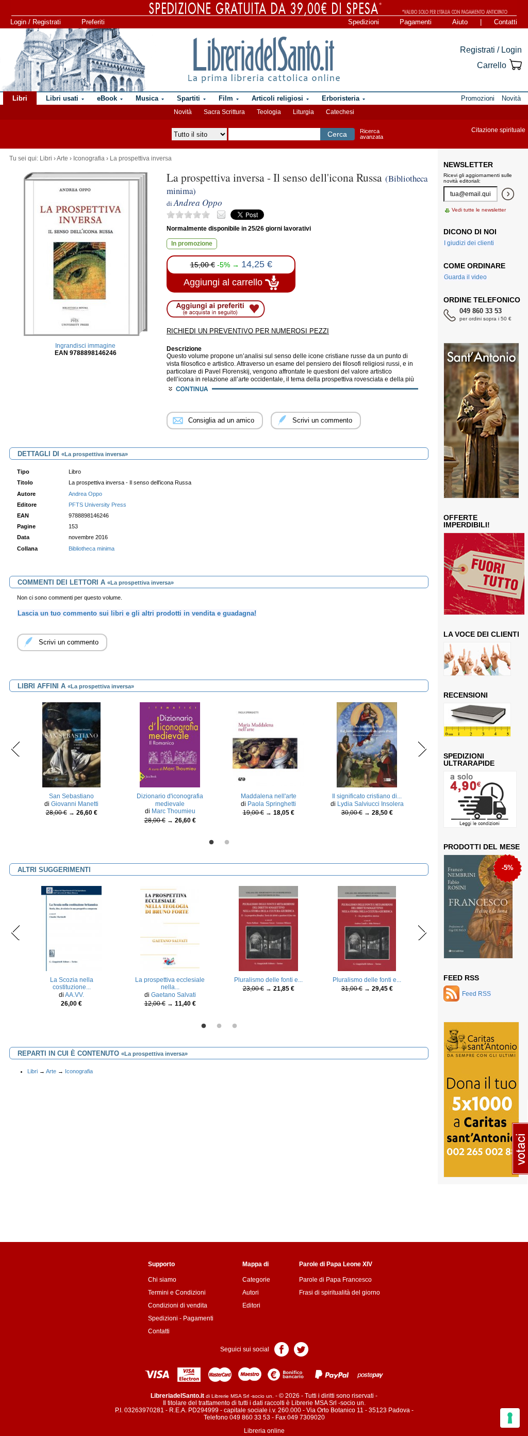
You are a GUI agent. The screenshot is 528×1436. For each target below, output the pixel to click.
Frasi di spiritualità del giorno (339, 1292)
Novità (183, 112)
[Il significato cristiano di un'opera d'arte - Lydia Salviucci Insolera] (367, 744)
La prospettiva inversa (141, 158)
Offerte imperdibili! (466, 521)
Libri (46, 158)
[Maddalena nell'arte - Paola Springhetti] (269, 744)
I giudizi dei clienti (469, 243)
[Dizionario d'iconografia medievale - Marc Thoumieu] (170, 744)
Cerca (337, 134)
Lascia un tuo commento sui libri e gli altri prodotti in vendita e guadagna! (137, 613)
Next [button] (422, 748)
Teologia (269, 112)
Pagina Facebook (281, 1348)
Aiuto (460, 22)
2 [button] (227, 842)
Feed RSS (461, 978)
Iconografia (89, 158)
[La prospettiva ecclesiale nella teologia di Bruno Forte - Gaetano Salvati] (170, 928)
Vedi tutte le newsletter (479, 210)
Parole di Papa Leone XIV (335, 1264)
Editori (251, 1305)
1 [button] (211, 842)
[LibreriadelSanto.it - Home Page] (264, 60)
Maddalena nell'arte (268, 796)
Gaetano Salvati (173, 994)
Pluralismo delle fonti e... (268, 979)
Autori (250, 1292)
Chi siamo (162, 1279)
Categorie (256, 1279)
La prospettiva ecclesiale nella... (170, 983)
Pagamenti (416, 22)
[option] (71, 762)
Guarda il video (465, 277)
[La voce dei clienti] (477, 658)
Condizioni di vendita (177, 1305)
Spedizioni (363, 22)
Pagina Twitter (301, 1348)
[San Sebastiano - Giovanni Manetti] (71, 744)
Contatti (505, 22)
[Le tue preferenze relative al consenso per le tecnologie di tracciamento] (510, 1418)
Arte (62, 158)
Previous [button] (15, 748)
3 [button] (234, 1026)
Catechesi (340, 112)
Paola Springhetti (272, 804)
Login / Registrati (35, 22)
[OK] (508, 194)
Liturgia (303, 112)
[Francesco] (478, 906)
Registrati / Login (491, 49)
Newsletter (468, 164)
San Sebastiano (71, 796)
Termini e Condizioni (177, 1292)
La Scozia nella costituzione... (71, 983)
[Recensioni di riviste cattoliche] (477, 719)
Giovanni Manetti (74, 804)
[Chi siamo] (73, 59)
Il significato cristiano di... (367, 796)
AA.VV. (74, 994)
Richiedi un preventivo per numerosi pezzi (248, 331)
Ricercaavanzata (371, 134)
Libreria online (264, 1430)
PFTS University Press (97, 505)
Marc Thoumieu (173, 811)
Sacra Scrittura (224, 112)
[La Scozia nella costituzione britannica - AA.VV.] (71, 928)
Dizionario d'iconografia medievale (170, 800)
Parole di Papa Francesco (335, 1279)
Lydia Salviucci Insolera (370, 804)
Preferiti (93, 22)
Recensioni (465, 695)
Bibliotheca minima (91, 548)
